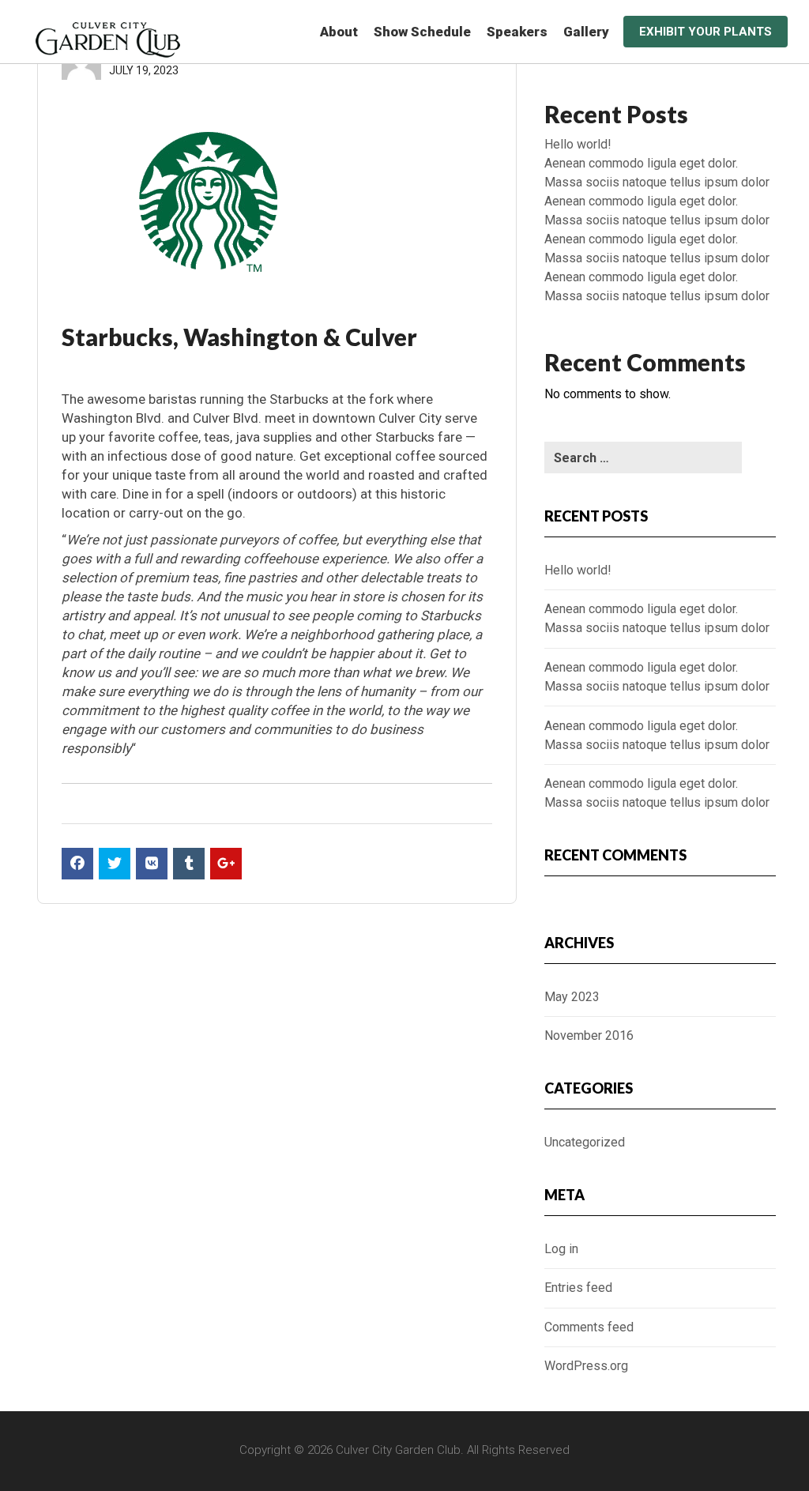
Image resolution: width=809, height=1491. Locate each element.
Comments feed (589, 1327)
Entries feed (578, 1287)
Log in (561, 1248)
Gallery (586, 32)
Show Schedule (422, 32)
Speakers (517, 32)
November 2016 (589, 1035)
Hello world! (577, 144)
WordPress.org (586, 1365)
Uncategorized (584, 1142)
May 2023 (572, 996)
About (339, 32)
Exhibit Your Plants (705, 31)
